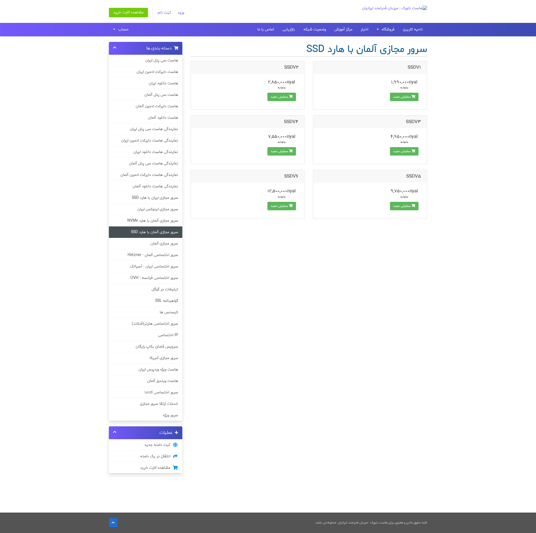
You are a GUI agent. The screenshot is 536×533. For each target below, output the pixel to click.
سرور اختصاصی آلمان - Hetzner (153, 255)
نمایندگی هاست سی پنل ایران (154, 129)
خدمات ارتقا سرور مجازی (159, 404)
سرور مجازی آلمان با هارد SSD (154, 232)
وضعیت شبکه (314, 29)
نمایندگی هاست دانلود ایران (155, 152)
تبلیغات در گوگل (165, 289)
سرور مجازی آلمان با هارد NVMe (152, 220)
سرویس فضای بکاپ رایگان (157, 346)
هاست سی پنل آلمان (161, 95)
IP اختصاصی (168, 335)
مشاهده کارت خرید (128, 12)
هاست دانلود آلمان (163, 117)
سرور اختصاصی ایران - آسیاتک (154, 266)
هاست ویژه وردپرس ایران (158, 369)
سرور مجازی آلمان (164, 243)
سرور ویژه (170, 415)
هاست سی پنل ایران (161, 60)
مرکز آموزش (343, 29)
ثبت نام (164, 12)
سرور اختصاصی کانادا (161, 392)
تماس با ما (265, 29)
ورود (181, 12)
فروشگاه (386, 29)
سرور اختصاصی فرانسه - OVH (154, 278)
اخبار (364, 29)
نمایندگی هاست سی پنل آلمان (153, 163)
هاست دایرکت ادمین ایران (157, 72)
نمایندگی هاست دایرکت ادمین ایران (149, 140)
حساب (122, 29)
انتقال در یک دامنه (156, 456)
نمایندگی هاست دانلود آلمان (155, 186)
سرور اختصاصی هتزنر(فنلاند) (155, 324)
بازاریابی (289, 29)
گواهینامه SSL (166, 301)
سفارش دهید (402, 96)
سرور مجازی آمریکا (164, 358)
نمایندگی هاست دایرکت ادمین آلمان (149, 175)
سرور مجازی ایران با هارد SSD (155, 198)
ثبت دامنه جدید (158, 445)
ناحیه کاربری (413, 29)
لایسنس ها (169, 312)
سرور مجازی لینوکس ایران (157, 209)
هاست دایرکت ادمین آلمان (157, 106)
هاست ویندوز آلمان (162, 381)
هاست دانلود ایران (163, 83)
